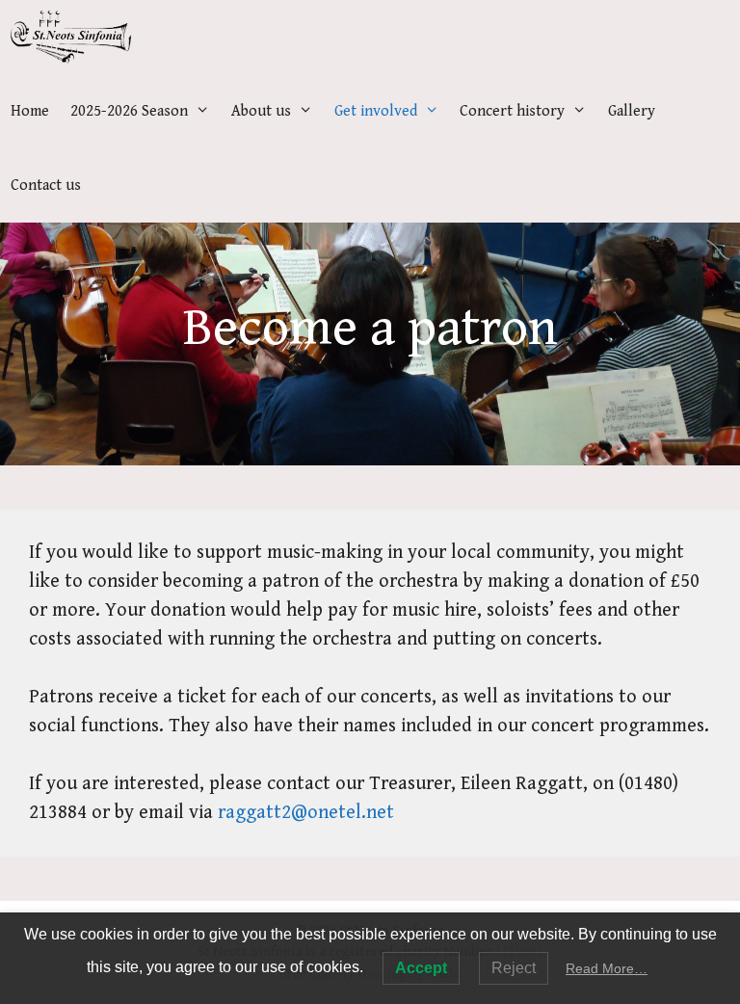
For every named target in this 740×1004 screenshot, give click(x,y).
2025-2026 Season (129, 111)
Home (30, 111)
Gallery (631, 111)
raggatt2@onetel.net (306, 813)
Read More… (607, 968)
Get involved (375, 111)
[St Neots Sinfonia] (71, 37)
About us (261, 111)
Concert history (512, 111)
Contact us (46, 185)
